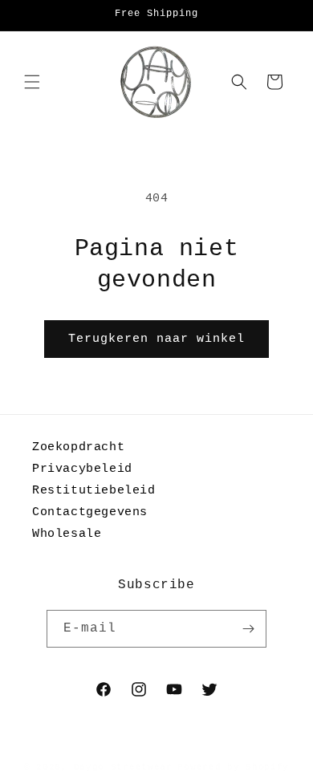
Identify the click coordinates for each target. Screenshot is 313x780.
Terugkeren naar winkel (156, 339)
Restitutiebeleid (94, 491)
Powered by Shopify (233, 767)
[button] (32, 82)
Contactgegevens (90, 512)
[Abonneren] (248, 629)
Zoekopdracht (78, 447)
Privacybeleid (82, 469)
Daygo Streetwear (123, 767)
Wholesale (66, 534)
